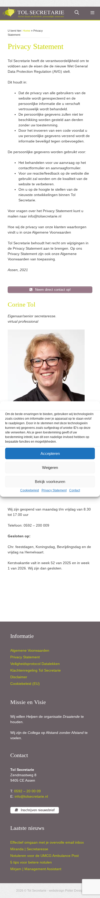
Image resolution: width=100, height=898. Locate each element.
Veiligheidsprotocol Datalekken (35, 664)
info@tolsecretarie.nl (31, 796)
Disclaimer (18, 677)
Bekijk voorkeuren (50, 481)
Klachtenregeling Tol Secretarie (35, 670)
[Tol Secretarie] (33, 12)
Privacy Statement (54, 490)
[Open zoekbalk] (77, 12)
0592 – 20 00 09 (27, 791)
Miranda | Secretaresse (29, 849)
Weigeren (50, 467)
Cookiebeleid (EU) (25, 684)
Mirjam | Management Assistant (35, 869)
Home (26, 30)
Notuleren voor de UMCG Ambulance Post (44, 856)
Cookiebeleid (29, 490)
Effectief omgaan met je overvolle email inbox (47, 842)
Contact (74, 490)
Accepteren (50, 453)
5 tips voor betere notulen (31, 862)
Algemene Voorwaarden (29, 650)
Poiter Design (74, 890)
